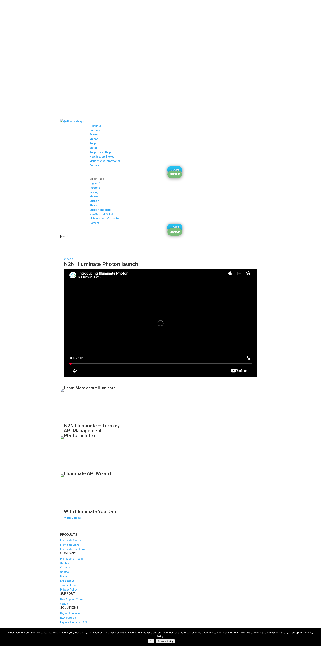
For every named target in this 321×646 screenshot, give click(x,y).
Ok (151, 641)
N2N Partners (68, 617)
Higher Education (70, 613)
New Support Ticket (102, 156)
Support (94, 143)
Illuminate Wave (69, 544)
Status (94, 147)
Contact (94, 165)
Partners (95, 130)
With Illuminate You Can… (91, 511)
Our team (65, 563)
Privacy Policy (68, 589)
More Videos (72, 517)
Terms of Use (68, 585)
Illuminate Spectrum (72, 549)
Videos (94, 138)
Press (63, 576)
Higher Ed (96, 125)
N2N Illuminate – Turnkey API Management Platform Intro (92, 430)
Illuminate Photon (71, 540)
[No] (316, 637)
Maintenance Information (105, 161)
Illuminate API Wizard (87, 473)
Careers (65, 567)
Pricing (94, 134)
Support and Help (100, 152)
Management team (71, 558)
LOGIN (175, 169)
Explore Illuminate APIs (74, 622)
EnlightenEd (67, 580)
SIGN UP (175, 174)
